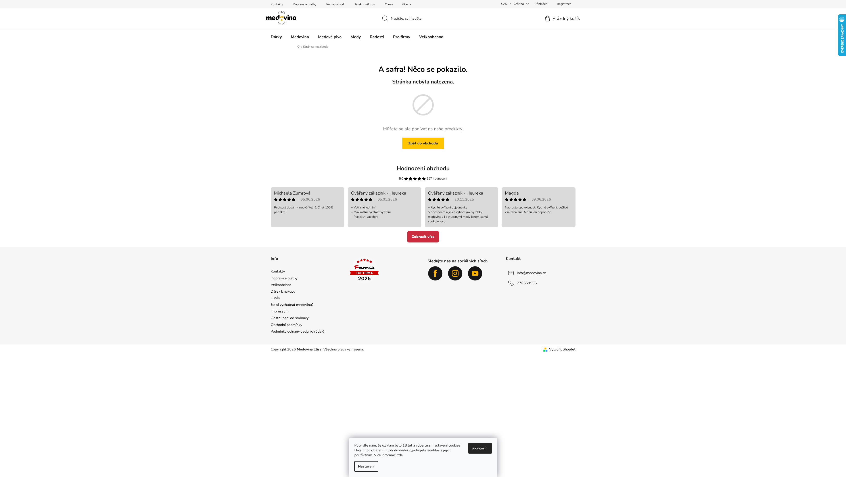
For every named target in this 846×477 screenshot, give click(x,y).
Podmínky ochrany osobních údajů (297, 331)
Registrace (564, 4)
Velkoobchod (335, 4)
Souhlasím (480, 448)
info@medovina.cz (531, 273)
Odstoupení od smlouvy (290, 318)
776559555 (527, 283)
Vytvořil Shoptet (562, 349)
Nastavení (366, 466)
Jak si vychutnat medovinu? (292, 304)
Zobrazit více (423, 236)
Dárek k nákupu (364, 4)
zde (400, 455)
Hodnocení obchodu (423, 168)
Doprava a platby (304, 4)
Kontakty (277, 4)
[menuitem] (276, 36)
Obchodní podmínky (286, 324)
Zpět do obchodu (423, 143)
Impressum (280, 311)
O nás (389, 4)
